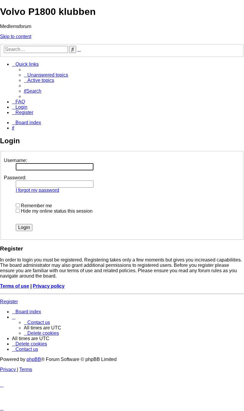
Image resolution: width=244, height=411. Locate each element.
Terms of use (14, 286)
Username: (15, 160)
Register (9, 301)
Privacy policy (49, 286)
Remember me (36, 205)
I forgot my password (37, 190)
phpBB (33, 359)
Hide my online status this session (56, 211)
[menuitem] (46, 74)
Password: (15, 177)
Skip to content (15, 36)
